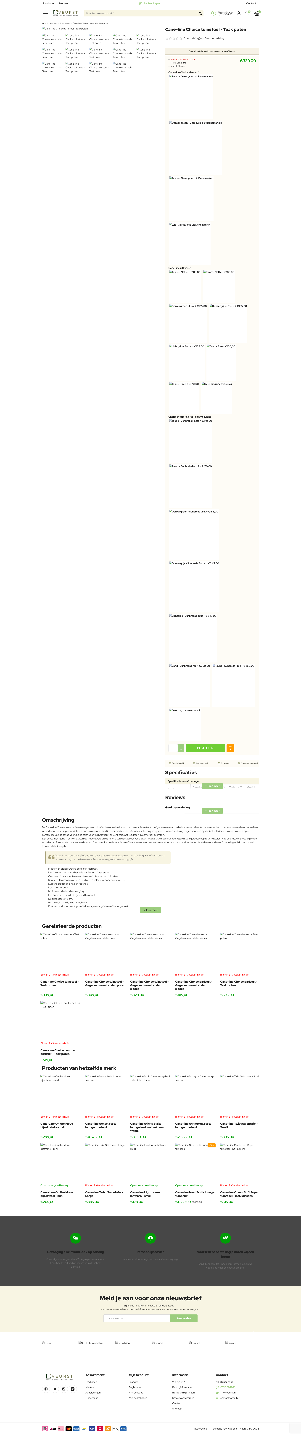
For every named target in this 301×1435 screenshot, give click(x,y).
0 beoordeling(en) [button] (193, 38)
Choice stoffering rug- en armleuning (189, 416)
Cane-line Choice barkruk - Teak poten (238, 983)
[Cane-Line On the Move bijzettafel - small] (60, 1095)
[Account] (238, 13)
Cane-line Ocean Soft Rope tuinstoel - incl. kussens (239, 1194)
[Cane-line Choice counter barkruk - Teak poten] (60, 1021)
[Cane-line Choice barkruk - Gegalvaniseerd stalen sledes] (195, 953)
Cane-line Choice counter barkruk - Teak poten (58, 1052)
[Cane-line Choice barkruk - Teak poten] (240, 953)
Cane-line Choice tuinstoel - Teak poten (59, 983)
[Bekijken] (256, 13)
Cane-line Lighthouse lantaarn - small (145, 1194)
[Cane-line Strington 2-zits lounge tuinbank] (195, 1095)
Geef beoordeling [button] (214, 38)
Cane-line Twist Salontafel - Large (104, 1194)
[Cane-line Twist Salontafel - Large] (105, 1163)
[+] (181, 746)
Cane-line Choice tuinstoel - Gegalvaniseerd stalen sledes (149, 985)
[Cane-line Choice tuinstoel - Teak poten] (60, 953)
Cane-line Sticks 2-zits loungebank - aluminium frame (147, 1127)
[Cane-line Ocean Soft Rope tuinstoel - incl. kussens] (240, 1163)
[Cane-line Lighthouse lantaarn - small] (150, 1163)
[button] (205, 748)
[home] (43, 23)
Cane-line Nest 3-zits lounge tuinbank (194, 1194)
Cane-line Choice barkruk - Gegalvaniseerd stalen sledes (193, 985)
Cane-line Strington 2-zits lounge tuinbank (193, 1125)
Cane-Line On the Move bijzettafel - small (56, 1125)
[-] (181, 750)
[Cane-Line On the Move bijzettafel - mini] (60, 1163)
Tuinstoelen (65, 23)
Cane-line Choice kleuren (182, 72)
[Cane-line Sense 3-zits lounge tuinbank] (105, 1095)
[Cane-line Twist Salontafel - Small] (240, 1095)
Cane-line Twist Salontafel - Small (239, 1125)
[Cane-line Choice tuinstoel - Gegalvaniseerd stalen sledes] (150, 953)
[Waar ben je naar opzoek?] (200, 13)
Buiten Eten (52, 23)
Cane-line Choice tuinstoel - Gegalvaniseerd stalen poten (105, 983)
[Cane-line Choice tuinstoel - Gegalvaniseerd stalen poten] (105, 953)
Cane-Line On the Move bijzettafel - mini (56, 1194)
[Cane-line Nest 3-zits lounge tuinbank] (195, 1163)
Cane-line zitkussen (179, 268)
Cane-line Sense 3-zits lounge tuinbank (100, 1125)
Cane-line (181, 62)
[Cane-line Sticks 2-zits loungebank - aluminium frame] (150, 1095)
